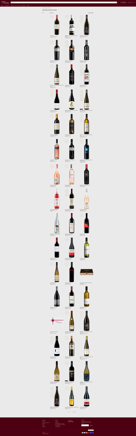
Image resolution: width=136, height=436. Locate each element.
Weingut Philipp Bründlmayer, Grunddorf (69, 332)
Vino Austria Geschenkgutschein (54, 331)
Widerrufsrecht (44, 426)
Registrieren (91, 425)
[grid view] (92, 12)
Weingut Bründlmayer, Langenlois (83, 210)
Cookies (43, 425)
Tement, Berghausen (82, 283)
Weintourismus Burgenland (52, 357)
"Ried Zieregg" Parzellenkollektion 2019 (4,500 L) (86, 282)
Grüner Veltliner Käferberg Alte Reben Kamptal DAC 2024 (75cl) (86, 382)
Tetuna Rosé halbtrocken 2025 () (54, 209)
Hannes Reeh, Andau (52, 61)
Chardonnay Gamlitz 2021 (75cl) (69, 356)
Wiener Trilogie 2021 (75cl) (53, 134)
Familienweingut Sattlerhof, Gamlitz (83, 136)
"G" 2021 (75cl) (52, 35)
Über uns (19, 5)
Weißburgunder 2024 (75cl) (83, 307)
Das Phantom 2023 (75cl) (83, 60)
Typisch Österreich (7, 5)
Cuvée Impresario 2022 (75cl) (68, 60)
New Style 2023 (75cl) (67, 134)
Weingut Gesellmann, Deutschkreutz (53, 36)
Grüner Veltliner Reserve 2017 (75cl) (69, 331)
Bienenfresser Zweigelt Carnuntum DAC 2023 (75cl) (71, 110)
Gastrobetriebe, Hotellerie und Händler (59, 423)
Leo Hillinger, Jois (52, 160)
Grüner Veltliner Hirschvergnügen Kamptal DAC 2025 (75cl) (86, 357)
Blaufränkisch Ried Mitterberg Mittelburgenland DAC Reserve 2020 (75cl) (86, 160)
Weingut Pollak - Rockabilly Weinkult (53, 382)
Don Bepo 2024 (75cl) (82, 258)
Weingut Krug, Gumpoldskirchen (68, 234)
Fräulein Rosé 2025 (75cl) (53, 185)
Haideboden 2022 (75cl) (68, 307)
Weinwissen (28, 5)
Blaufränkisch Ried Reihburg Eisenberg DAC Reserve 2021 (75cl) (86, 332)
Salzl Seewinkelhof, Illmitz (67, 135)
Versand (43, 424)
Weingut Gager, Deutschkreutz (83, 161)
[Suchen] (118, 2)
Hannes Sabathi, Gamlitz (67, 357)
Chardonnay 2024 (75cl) (53, 282)
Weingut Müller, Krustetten (52, 86)
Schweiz (90, 430)
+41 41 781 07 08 (123, 2)
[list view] (93, 12)
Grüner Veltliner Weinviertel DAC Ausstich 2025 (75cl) (71, 407)
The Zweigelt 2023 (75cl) (68, 282)
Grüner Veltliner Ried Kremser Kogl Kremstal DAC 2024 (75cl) (56, 85)
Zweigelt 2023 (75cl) (52, 258)
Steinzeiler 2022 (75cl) (68, 209)
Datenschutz (43, 423)
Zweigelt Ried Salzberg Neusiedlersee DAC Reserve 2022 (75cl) (71, 36)
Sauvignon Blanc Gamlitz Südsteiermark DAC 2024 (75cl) (86, 135)
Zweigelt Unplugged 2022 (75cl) (54, 60)
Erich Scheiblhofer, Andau (67, 283)
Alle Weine (2, 5)
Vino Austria (51, 332)
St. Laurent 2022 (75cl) (53, 110)
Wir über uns (43, 432)
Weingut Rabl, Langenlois (52, 283)
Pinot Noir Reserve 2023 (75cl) (83, 407)
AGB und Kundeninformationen (45, 422)
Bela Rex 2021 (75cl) (82, 85)
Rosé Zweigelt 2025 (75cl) (83, 209)
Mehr (16, 5)
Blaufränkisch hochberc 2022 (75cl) (54, 407)
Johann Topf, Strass (52, 234)
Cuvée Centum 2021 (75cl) (53, 356)
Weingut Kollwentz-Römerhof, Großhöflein (69, 210)
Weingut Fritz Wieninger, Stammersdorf (54, 135)
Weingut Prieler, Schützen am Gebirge (68, 382)
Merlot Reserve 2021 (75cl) (68, 85)
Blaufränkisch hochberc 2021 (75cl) (84, 35)
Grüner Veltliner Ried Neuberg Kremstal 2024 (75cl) (86, 110)
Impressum (43, 421)
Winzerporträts (12, 5)
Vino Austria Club (23, 5)
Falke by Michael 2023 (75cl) (53, 307)
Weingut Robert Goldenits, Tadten (53, 210)
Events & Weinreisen (57, 425)
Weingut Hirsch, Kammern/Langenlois (83, 358)
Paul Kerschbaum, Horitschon (68, 61)
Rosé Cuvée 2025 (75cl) (68, 185)
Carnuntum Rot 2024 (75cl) (68, 258)
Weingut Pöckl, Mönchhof (82, 234)
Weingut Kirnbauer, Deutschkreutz (83, 61)
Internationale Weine (57, 426)
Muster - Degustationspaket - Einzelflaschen (60, 424)
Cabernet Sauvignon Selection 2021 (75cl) (85, 185)
